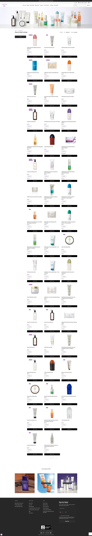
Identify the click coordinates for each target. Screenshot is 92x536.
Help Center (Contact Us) (19, 503)
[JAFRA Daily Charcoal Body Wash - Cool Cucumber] (52, 240)
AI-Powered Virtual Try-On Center (34, 508)
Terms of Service (46, 506)
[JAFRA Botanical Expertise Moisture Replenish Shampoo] (69, 164)
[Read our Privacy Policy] (74, 517)
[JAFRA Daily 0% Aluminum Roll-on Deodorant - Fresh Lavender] (69, 189)
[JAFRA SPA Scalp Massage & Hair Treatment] (52, 214)
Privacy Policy (45, 503)
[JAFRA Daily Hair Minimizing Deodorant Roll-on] (69, 114)
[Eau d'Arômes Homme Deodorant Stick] (69, 389)
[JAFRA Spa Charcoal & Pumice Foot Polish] (52, 114)
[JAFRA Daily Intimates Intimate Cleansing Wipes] (69, 315)
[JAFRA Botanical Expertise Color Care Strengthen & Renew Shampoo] (69, 290)
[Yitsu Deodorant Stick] (69, 413)
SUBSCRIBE (67, 521)
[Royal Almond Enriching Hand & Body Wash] (52, 89)
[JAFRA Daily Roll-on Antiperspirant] (69, 65)
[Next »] (56, 458)
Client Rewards (31, 506)
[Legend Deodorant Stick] (52, 139)
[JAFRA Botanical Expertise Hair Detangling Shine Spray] (35, 139)
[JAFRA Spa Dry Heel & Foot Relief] (69, 89)
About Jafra (31, 503)
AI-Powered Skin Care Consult (34, 509)
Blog (29, 511)
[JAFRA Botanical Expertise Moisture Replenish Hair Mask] (52, 189)
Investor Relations (46, 508)
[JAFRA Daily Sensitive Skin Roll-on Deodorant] (69, 265)
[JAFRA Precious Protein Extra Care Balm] (35, 189)
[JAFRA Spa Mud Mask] (52, 340)
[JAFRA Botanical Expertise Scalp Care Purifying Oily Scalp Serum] (52, 438)
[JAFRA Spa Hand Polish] (35, 265)
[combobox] (79, 5)
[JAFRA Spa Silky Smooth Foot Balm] (69, 40)
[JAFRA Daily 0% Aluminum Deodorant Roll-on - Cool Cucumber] (69, 214)
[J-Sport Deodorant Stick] (52, 365)
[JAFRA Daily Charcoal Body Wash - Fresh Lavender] (52, 265)
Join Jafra (30, 504)
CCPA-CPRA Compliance (47, 509)
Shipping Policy (45, 504)
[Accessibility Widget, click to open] (1, 535)
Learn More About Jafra (19, 506)
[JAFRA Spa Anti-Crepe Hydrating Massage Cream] (52, 290)
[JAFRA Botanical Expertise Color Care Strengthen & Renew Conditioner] (69, 340)
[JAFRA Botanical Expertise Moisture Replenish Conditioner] (35, 240)
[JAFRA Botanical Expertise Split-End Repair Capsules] (69, 139)
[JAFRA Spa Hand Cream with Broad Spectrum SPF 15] (52, 164)
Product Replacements (18, 504)
